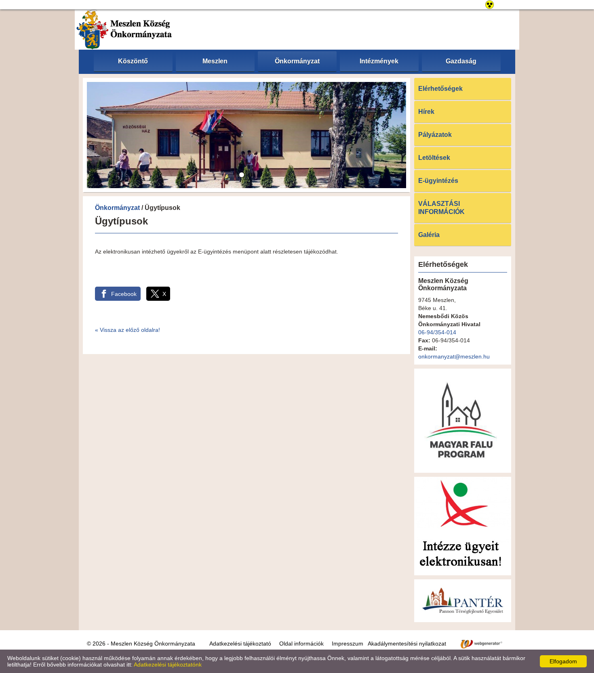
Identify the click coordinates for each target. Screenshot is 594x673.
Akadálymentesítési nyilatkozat (407, 643)
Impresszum (347, 643)
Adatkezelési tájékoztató (240, 643)
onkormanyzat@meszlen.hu (454, 356)
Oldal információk (301, 643)
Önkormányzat (117, 207)
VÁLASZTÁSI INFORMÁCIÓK (441, 207)
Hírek (426, 111)
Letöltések (434, 157)
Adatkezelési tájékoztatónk (168, 664)
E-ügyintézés (438, 180)
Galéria (429, 234)
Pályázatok (435, 134)
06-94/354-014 (437, 332)
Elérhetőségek (440, 88)
